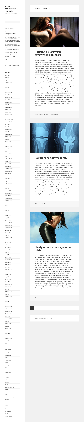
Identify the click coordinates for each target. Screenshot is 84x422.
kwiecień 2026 (8, 82)
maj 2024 (7, 131)
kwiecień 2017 (8, 296)
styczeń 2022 (8, 191)
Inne (6, 367)
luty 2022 (7, 188)
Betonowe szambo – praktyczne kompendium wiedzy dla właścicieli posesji (12, 33)
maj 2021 (7, 210)
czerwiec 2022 (8, 178)
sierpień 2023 (8, 149)
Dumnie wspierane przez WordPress (43, 318)
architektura (8, 352)
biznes (6, 357)
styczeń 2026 (8, 90)
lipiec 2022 (7, 176)
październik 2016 (9, 309)
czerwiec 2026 (8, 77)
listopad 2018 (8, 262)
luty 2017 (7, 301)
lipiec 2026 (7, 75)
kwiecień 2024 (8, 134)
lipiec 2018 (7, 267)
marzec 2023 (8, 161)
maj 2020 (7, 235)
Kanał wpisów (8, 411)
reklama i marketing (10, 379)
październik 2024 (9, 119)
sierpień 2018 (8, 264)
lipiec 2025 (7, 99)
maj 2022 (7, 181)
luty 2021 (7, 218)
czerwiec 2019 (8, 250)
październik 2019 (9, 245)
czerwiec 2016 (8, 318)
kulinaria (7, 370)
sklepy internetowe (9, 387)
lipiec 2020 (7, 232)
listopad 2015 (8, 333)
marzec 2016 (8, 323)
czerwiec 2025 (8, 102)
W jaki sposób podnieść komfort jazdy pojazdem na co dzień (12, 58)
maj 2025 (7, 104)
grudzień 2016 (8, 306)
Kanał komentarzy (9, 413)
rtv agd (6, 384)
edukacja (7, 365)
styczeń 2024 (8, 141)
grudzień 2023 (8, 144)
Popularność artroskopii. (51, 158)
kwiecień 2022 (8, 183)
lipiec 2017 (7, 289)
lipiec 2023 (7, 151)
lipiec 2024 (7, 127)
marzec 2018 (8, 274)
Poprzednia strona (32, 308)
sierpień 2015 (8, 341)
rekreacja (7, 382)
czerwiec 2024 (8, 129)
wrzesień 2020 (8, 227)
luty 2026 (7, 87)
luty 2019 (7, 254)
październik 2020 (9, 225)
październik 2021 (9, 198)
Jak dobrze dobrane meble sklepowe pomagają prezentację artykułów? (12, 45)
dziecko (6, 362)
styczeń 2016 (8, 328)
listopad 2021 (8, 195)
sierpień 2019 (8, 247)
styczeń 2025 (8, 112)
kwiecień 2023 (8, 159)
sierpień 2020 (8, 230)
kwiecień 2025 (8, 107)
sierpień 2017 (8, 286)
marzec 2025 (8, 109)
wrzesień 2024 (8, 122)
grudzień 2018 (8, 259)
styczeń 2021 (8, 220)
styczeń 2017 (8, 304)
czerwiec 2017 (8, 291)
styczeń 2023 (8, 163)
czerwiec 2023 (8, 154)
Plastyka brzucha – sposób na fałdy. (53, 248)
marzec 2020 (8, 240)
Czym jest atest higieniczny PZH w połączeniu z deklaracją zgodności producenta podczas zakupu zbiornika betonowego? (12, 39)
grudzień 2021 (8, 193)
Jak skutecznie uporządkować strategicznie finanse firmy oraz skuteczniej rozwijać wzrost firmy (12, 52)
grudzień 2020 (8, 222)
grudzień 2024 (8, 114)
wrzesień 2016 (8, 311)
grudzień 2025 (8, 92)
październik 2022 (9, 168)
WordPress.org (8, 416)
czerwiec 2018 (8, 269)
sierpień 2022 (8, 173)
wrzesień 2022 (8, 171)
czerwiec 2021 (8, 208)
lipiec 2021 (7, 205)
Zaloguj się (7, 409)
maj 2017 (7, 294)
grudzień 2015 (8, 331)
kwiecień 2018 (8, 272)
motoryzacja (8, 372)
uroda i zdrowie (54, 114)
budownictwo (8, 360)
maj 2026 (7, 80)
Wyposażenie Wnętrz (10, 397)
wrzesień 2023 (8, 146)
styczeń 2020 (8, 242)
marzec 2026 (8, 85)
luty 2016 (7, 326)
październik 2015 (9, 336)
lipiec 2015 (7, 343)
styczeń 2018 (8, 279)
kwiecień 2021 (8, 213)
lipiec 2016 (7, 316)
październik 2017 (9, 284)
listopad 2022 (8, 166)
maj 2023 (7, 156)
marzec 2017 (8, 299)
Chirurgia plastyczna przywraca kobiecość (48, 53)
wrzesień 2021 (8, 200)
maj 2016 (7, 321)
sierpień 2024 (8, 124)
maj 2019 (7, 252)
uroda (6, 392)
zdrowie (7, 399)
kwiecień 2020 (8, 237)
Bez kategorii (8, 355)
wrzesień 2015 (8, 338)
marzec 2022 (8, 186)
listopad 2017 (8, 282)
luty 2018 (7, 277)
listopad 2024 (8, 117)
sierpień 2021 (8, 203)
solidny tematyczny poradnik (10, 8)
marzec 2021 (8, 215)
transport (7, 389)
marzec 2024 (8, 136)
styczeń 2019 (8, 257)
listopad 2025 (8, 95)
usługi (6, 394)
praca (6, 375)
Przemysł (7, 377)
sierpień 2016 (8, 314)
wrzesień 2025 (8, 97)
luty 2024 (7, 139)
